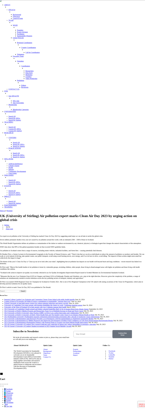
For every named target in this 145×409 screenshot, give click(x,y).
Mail (6, 404)
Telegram (9, 395)
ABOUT (7, 5)
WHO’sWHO (9, 175)
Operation (20, 61)
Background (17, 15)
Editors (23, 85)
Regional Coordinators (24, 43)
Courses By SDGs (14, 129)
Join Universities (18, 103)
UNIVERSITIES (10, 111)
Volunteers (20, 54)
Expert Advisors (22, 32)
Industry (11, 169)
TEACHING (8, 122)
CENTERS (12, 138)
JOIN (6, 91)
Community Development (17, 171)
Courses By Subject (15, 131)
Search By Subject (14, 120)
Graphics (28, 77)
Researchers (29, 71)
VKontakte (9, 402)
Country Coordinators (28, 47)
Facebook (111, 351)
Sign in (2, 211)
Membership (12, 105)
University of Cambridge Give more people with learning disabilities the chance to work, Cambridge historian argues (43, 305)
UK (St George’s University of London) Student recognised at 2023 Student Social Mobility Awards (37, 326)
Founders (20, 30)
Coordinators (25, 66)
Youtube (111, 357)
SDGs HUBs (8, 159)
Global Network (18, 38)
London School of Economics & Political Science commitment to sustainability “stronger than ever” (37, 301)
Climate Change (13, 166)
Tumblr (8, 400)
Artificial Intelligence (15, 164)
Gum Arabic (12, 173)
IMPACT (7, 196)
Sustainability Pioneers (24, 36)
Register (10, 211)
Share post (9, 229)
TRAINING (8, 207)
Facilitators (20, 34)
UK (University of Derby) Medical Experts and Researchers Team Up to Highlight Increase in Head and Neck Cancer (43, 311)
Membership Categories (21, 109)
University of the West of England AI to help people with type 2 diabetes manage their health (35, 307)
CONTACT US (13, 89)
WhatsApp (9, 393)
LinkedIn (111, 355)
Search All (11, 116)
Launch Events (18, 18)
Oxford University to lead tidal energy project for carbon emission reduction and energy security (36, 303)
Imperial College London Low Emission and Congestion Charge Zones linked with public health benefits (39, 299)
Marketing (28, 75)
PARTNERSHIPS (10, 205)
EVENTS (7, 186)
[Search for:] (10, 291)
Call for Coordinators (32, 52)
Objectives (16, 16)
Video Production (31, 78)
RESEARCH (8, 133)
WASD (15, 25)
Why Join (16, 101)
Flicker (110, 359)
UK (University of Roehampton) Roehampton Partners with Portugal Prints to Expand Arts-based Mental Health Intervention (46, 322)
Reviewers (24, 87)
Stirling (6, 225)
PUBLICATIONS (14, 148)
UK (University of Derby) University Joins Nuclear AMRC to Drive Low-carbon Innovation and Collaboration (41, 313)
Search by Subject (19, 146)
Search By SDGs (14, 118)
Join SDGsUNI (13, 96)
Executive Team (18, 56)
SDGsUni (11, 10)
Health (10, 167)
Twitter (110, 353)
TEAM (10, 20)
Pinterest (9, 397)
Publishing (20, 80)
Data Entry (29, 73)
